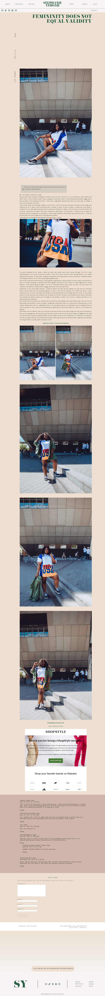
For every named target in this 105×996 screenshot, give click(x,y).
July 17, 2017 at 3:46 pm (29, 826)
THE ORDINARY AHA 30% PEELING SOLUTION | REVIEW (73, 926)
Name (20, 899)
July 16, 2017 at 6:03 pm (29, 815)
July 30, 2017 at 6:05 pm (29, 836)
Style (15, 80)
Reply (22, 810)
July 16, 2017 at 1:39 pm (29, 802)
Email (20, 904)
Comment (21, 883)
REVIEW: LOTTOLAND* (28, 926)
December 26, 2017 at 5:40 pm (32, 859)
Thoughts (15, 74)
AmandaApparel (26, 835)
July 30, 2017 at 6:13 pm (32, 847)
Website (20, 909)
